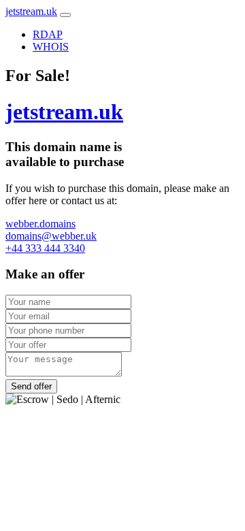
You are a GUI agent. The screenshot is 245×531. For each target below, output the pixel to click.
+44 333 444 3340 (45, 248)
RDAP (48, 34)
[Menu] (65, 15)
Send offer (31, 386)
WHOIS (51, 46)
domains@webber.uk (51, 236)
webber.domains (40, 223)
